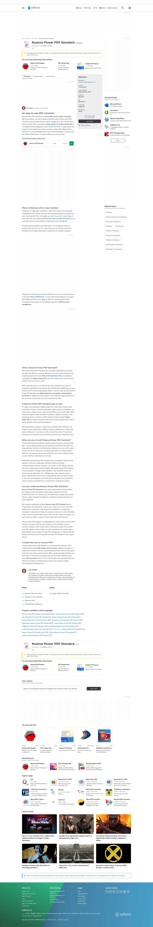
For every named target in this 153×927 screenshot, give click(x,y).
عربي (23, 913)
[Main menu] (23, 7)
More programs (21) (90, 82)
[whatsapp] (93, 116)
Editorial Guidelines (27, 901)
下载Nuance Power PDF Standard (33, 626)
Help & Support (26, 896)
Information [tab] (27, 76)
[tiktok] (113, 891)
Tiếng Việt (35, 916)
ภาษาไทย (24, 916)
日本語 (64, 913)
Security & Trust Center (28, 893)
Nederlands (75, 913)
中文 (40, 916)
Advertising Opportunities (57, 902)
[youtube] (124, 891)
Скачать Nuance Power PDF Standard (68, 614)
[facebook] (86, 116)
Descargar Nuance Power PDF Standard (62, 626)
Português (86, 913)
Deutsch (28, 913)
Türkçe (30, 916)
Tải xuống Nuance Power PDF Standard (35, 617)
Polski (80, 913)
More (117, 140)
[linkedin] (121, 891)
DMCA (79, 891)
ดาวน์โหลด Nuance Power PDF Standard (35, 629)
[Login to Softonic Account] (129, 7)
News (104, 8)
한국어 (69, 913)
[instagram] (110, 891)
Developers (114, 8)
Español (38, 913)
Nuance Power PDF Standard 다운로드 (35, 620)
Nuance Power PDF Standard (57, 42)
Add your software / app (29, 903)
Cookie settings (82, 903)
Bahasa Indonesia (52, 913)
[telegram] (128, 891)
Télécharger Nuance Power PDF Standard (36, 623)
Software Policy (54, 899)
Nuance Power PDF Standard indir (33, 632)
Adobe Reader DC (52, 124)
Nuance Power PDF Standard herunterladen (36, 614)
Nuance (80, 82)
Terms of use (81, 896)
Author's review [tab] (50, 76)
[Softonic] (34, 7)
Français (43, 913)
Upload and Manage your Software (57, 896)
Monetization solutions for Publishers (57, 892)
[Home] (22, 38)
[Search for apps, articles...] (122, 7)
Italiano (60, 913)
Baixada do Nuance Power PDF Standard (65, 620)
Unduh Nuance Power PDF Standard (66, 623)
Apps (80, 8)
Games (89, 8)
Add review (89, 121)
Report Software (85, 125)
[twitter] (89, 116)
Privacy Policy (82, 898)
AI (96, 8)
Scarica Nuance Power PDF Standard (61, 632)
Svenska (97, 913)
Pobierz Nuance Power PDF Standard (64, 617)
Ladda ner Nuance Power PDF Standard (35, 635)
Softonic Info (25, 891)
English (33, 913)
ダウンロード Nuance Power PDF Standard (67, 629)
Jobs (23, 898)
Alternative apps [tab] (38, 76)
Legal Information (83, 893)
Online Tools (25, 906)
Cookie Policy (81, 901)
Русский (92, 913)
